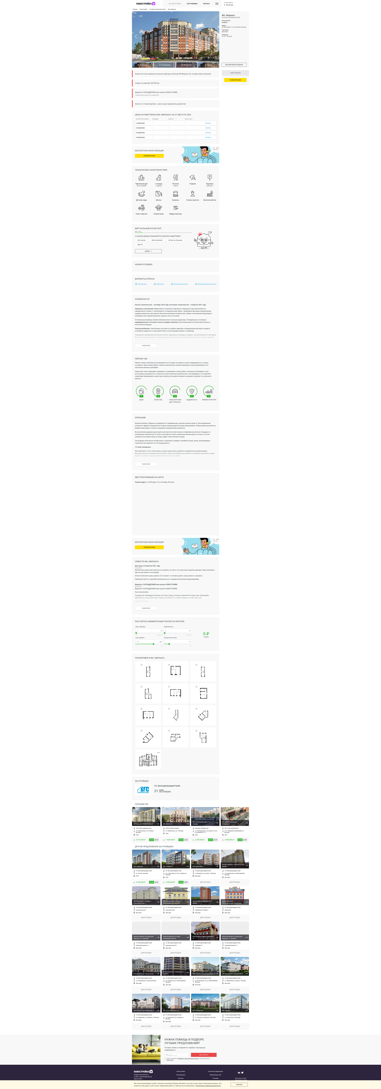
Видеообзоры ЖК (215, 1075)
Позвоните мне (149, 156)
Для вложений (157, 240)
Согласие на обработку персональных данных (149, 1083)
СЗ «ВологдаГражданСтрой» (231, 17)
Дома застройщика (165, 791)
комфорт (225, 22)
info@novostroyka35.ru (141, 1074)
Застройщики (192, 3)
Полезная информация (215, 1071)
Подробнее (146, 464)
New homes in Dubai (240, 1078)
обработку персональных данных (188, 1058)
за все (151, 839)
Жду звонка (203, 1055)
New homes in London (241, 1080)
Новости (181, 1082)
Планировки (165, 65)
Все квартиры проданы (234, 64)
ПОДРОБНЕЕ (146, 345)
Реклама (215, 1078)
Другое (140, 244)
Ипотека (206, 3)
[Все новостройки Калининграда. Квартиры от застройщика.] (149, 1072)
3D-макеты (144, 65)
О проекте (215, 1082)
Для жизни (142, 240)
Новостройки (176, 3)
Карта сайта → (139, 1079)
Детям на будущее (175, 240)
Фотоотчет (188, 65)
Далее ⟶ (148, 251)
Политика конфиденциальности (144, 1081)
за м (156, 839)
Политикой (170, 1060)
